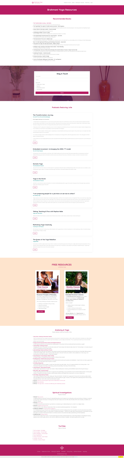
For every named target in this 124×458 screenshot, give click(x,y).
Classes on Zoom (67, 2)
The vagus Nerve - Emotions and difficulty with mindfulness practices (51, 383)
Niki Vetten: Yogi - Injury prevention (40, 370)
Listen (35, 142)
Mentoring (87, 2)
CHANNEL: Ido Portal (37, 438)
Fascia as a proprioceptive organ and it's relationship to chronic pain (51, 380)
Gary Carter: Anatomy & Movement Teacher (42, 336)
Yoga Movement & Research (49, 408)
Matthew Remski (44, 414)
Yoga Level (38, 82)
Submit (62, 92)
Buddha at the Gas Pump (43, 405)
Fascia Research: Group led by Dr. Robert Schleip (43, 355)
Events (73, 2)
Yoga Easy (85, 451)
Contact (38, 451)
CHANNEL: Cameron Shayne (39, 439)
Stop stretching (40, 382)
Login (91, 2)
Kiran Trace (40, 402)
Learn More (40, 311)
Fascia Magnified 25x (37, 435)
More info (76, 456)
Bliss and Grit (40, 396)
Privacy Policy (69, 451)
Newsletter (63, 451)
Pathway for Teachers (79, 2)
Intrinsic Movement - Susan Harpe (40, 436)
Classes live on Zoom (46, 451)
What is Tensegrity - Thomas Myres (40, 433)
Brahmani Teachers (78, 451)
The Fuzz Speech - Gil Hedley (39, 430)
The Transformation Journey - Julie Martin (42, 23)
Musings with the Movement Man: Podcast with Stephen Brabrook (47, 342)
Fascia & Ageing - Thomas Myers (40, 432)
